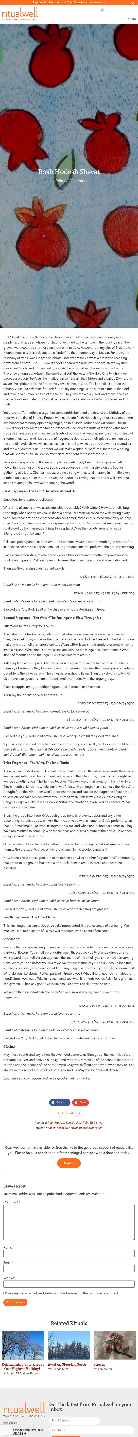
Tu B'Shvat (96, 1122)
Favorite (70, 1113)
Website (9, 1278)
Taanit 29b (69, 645)
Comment (11, 1202)
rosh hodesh (47, 1128)
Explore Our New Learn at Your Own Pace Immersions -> (69, 2)
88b (63, 802)
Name (8, 1247)
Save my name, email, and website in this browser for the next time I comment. (62, 1293)
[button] (102, 10)
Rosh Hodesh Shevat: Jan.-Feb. (68, 1122)
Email (8, 1262)
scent (60, 1128)
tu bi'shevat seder (90, 1128)
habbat (54, 802)
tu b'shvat (71, 1128)
